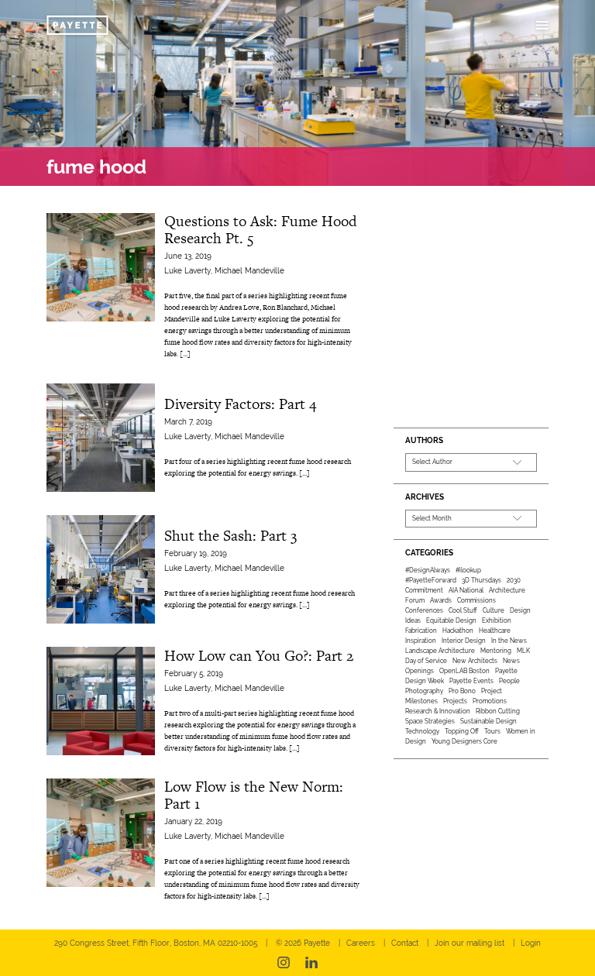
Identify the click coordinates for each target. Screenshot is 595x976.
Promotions (490, 701)
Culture (493, 610)
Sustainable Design (488, 721)
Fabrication (421, 630)
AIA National (466, 590)
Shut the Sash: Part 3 (230, 535)
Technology (422, 731)
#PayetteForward (430, 580)
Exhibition (496, 620)
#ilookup (468, 570)
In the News (509, 640)
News (511, 661)
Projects (455, 701)
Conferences (424, 610)
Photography (424, 691)
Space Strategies (430, 721)
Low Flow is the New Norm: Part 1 (253, 795)
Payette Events (471, 681)
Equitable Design (451, 620)
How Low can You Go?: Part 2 (258, 655)
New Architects (474, 661)
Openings (419, 671)
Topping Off (462, 731)
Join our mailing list (469, 943)
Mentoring (495, 651)
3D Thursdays (481, 580)
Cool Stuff (463, 610)
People (509, 681)
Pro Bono (462, 691)
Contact (404, 943)
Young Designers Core (464, 741)
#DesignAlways (427, 570)
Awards (441, 600)
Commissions (476, 600)
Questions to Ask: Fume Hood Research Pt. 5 (260, 230)
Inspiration (420, 640)
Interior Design (464, 640)
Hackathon (457, 630)
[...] (185, 354)
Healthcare (495, 630)
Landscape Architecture (440, 651)
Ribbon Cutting (498, 711)
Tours (492, 731)
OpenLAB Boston (464, 671)
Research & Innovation (437, 711)
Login (531, 943)
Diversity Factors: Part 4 (240, 403)
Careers (360, 943)
